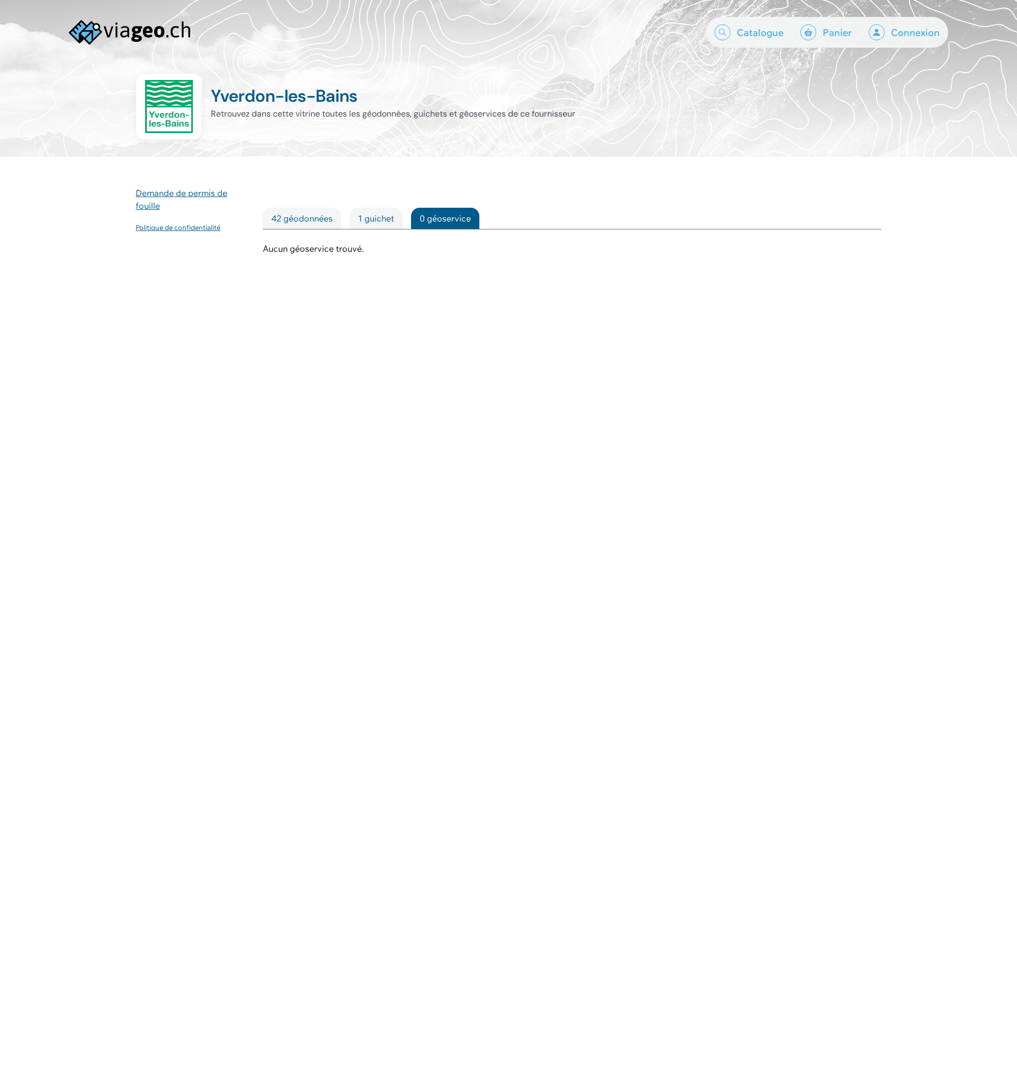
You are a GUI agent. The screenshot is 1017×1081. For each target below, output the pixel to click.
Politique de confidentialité (178, 227)
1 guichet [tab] (376, 218)
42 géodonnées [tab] (302, 218)
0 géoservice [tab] (445, 218)
